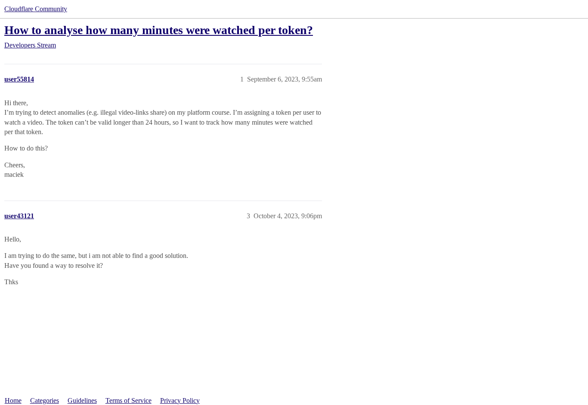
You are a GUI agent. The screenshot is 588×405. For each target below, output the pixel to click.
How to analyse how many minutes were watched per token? (158, 30)
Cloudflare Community (35, 9)
